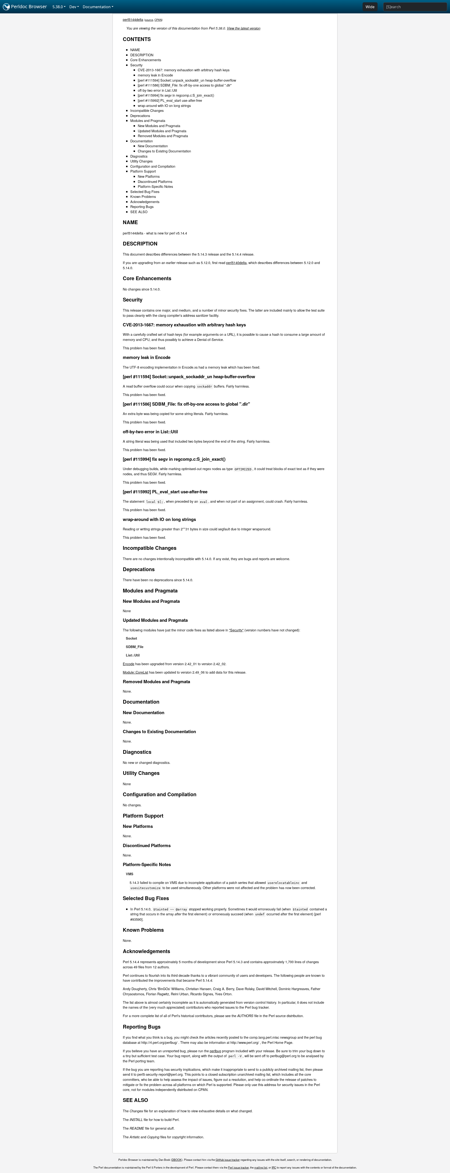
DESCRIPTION (141, 54)
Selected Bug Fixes (144, 191)
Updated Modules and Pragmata (162, 130)
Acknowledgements (144, 201)
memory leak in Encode (155, 74)
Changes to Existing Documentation (164, 150)
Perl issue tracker (238, 1167)
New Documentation (153, 145)
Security (136, 64)
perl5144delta (133, 19)
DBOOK (177, 1160)
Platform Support (143, 171)
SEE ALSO (138, 211)
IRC (274, 1167)
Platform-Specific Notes (155, 186)
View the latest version (243, 28)
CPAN (158, 20)
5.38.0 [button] (57, 6)
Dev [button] (72, 6)
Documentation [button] (97, 6)
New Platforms (149, 176)
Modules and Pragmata (147, 120)
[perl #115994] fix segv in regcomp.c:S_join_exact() (176, 95)
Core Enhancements (145, 59)
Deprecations (140, 115)
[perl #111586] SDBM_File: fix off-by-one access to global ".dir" (185, 85)
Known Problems (143, 196)
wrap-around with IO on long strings (164, 105)
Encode (128, 663)
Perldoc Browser (28, 6)
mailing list (260, 1167)
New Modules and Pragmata (159, 125)
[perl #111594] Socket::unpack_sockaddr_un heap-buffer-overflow (187, 80)
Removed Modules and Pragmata (163, 135)
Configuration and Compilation (152, 166)
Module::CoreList (135, 672)
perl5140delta (236, 262)
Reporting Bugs (142, 206)
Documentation (141, 140)
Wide (370, 6)
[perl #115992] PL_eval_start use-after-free (170, 100)
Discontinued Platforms (155, 181)
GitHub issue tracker (228, 1160)
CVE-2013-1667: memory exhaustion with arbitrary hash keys (183, 69)
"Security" (236, 629)
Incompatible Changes (147, 110)
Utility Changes (141, 160)
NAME (135, 49)
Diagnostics (138, 156)
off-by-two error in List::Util (157, 90)
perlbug (215, 1050)
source (149, 20)
